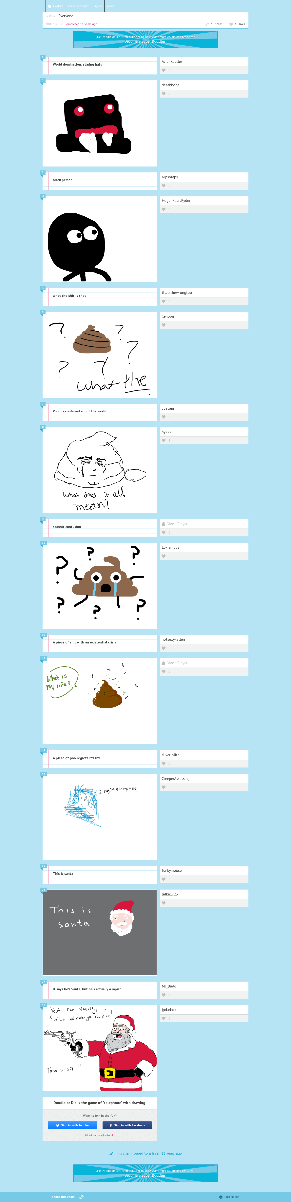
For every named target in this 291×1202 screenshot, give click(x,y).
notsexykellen (173, 639)
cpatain (168, 408)
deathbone (170, 84)
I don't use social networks (100, 1135)
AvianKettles (172, 61)
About (111, 6)
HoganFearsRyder (176, 200)
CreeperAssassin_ (175, 778)
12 (43, 658)
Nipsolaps (170, 176)
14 (43, 774)
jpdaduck (169, 1009)
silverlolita (171, 754)
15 (43, 866)
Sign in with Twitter (74, 1125)
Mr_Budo (169, 986)
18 (43, 1005)
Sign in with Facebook (129, 1125)
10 (43, 543)
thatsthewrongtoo (177, 292)
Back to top (231, 1197)
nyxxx (166, 431)
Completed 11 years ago (81, 24)
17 (43, 981)
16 (43, 889)
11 (43, 635)
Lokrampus (170, 547)
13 (43, 750)
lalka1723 (170, 894)
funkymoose (172, 870)
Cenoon (168, 316)
